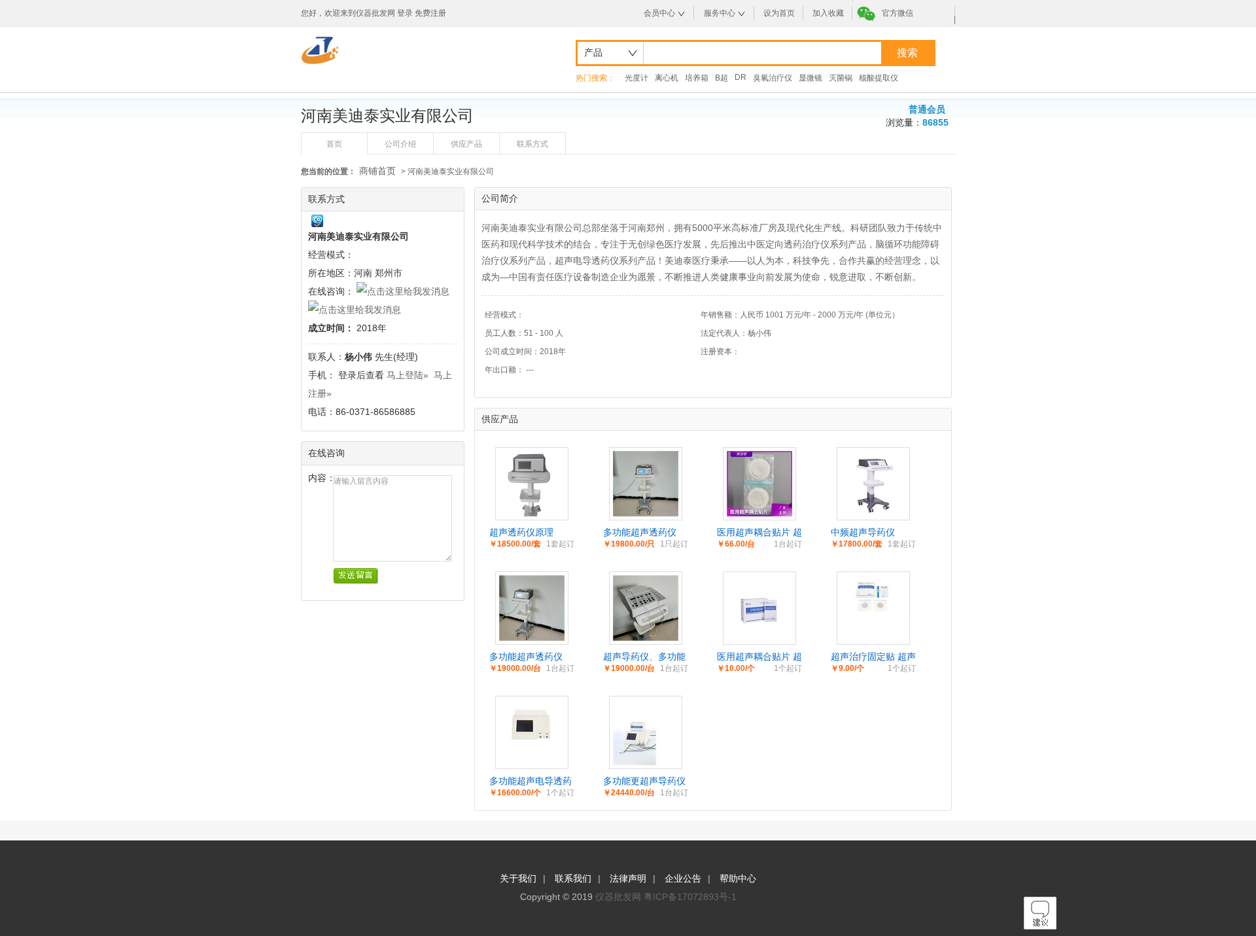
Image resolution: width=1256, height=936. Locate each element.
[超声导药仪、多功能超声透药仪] (645, 637)
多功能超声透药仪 (639, 532)
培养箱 (696, 77)
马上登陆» (407, 375)
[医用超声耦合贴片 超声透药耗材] (759, 513)
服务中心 (719, 13)
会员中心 (659, 13)
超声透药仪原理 (521, 532)
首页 (334, 144)
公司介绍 (400, 144)
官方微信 (897, 13)
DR (740, 77)
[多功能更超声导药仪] (634, 762)
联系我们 (573, 878)
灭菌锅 (840, 77)
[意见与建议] (1040, 926)
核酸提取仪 (878, 77)
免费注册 (430, 13)
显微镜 (810, 77)
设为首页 (779, 13)
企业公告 (683, 878)
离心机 (666, 77)
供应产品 (466, 144)
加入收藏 (828, 13)
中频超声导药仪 (863, 532)
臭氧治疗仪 (772, 77)
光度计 (636, 77)
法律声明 (628, 878)
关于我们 (518, 878)
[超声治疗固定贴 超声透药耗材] (873, 615)
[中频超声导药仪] (873, 513)
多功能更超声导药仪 (644, 781)
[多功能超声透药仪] (645, 513)
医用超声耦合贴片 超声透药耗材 (759, 533)
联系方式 (532, 144)
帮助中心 (738, 878)
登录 (405, 13)
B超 (721, 77)
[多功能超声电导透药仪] (532, 739)
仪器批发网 (618, 896)
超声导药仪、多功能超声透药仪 (644, 657)
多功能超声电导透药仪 (530, 781)
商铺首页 (377, 171)
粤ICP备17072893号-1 (690, 896)
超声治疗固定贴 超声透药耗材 (873, 657)
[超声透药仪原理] (532, 513)
